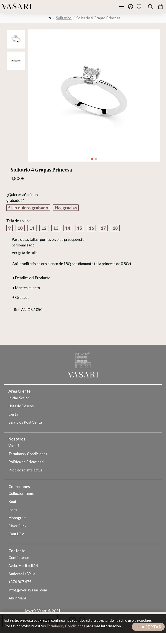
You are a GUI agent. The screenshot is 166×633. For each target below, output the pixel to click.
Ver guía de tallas (25, 252)
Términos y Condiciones (65, 626)
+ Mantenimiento (26, 287)
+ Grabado (21, 297)
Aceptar (151, 626)
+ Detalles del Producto (31, 277)
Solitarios (64, 18)
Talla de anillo (17, 220)
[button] (92, 159)
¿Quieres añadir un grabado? (22, 197)
